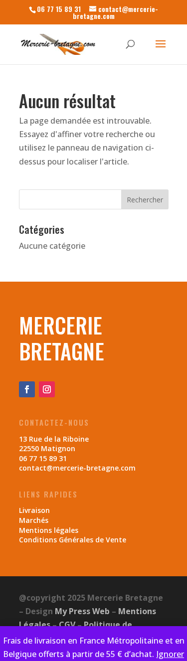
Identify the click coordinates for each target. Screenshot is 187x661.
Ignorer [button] (170, 654)
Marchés (33, 520)
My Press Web (82, 611)
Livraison (34, 510)
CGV (67, 624)
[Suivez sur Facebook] (27, 389)
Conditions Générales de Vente (72, 539)
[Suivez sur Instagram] (47, 389)
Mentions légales (48, 530)
